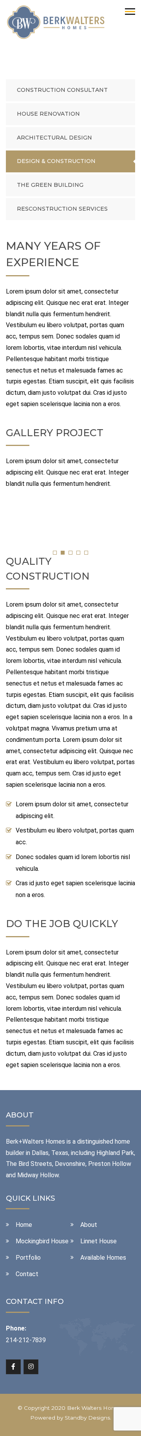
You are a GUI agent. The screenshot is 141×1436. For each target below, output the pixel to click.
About (88, 1224)
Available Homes (103, 1257)
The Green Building (50, 184)
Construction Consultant (62, 89)
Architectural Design (54, 137)
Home (24, 1224)
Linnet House (98, 1241)
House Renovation (48, 113)
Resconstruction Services (62, 208)
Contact (27, 1274)
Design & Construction (56, 161)
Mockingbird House (42, 1241)
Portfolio (28, 1257)
